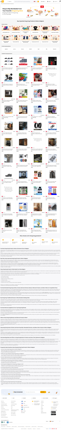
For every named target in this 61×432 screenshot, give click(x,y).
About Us (2, 401)
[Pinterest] (56, 428)
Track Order (3, 408)
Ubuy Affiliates (13, 413)
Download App (13, 401)
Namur (42, 409)
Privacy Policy (30, 428)
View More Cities (43, 412)
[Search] (38, 1)
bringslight (28, 147)
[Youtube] (53, 428)
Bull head (43, 66)
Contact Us (2, 402)
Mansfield (43, 212)
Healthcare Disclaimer (4, 417)
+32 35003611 (54, 408)
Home (2, 3)
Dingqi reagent (28, 212)
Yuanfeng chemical (42, 115)
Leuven (42, 411)
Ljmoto (14, 115)
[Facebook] (49, 428)
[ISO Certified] (9, 422)
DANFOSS (14, 147)
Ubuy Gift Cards (13, 415)
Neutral (58, 115)
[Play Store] (53, 415)
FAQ (11, 408)
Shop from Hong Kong (21, 426)
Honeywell (28, 66)
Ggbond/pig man (28, 82)
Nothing (14, 131)
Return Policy (13, 405)
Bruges (42, 408)
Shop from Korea (28, 426)
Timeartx (43, 82)
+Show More (23, 412)
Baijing (58, 196)
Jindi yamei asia (28, 196)
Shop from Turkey (40, 426)
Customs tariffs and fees (5, 409)
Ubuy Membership (3, 414)
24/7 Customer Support (55, 402)
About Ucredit (13, 412)
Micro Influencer (3, 412)
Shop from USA (3, 426)
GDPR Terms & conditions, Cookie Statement (15, 410)
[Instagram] (51, 428)
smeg (29, 115)
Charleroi (42, 405)
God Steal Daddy (42, 228)
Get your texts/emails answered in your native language (56, 405)
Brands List (12, 402)
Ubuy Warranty (3, 415)
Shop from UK (8, 426)
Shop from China (34, 426)
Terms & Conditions (23, 428)
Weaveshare (57, 131)
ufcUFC (14, 228)
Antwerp (42, 402)
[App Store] (53, 412)
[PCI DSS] (3, 422)
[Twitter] (54, 428)
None (44, 131)
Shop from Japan (14, 426)
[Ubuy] (2, 1)
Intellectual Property (4, 405)
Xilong (44, 196)
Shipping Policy (3, 411)
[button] (43, 1)
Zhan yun (14, 212)
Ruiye (29, 131)
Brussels (42, 401)
